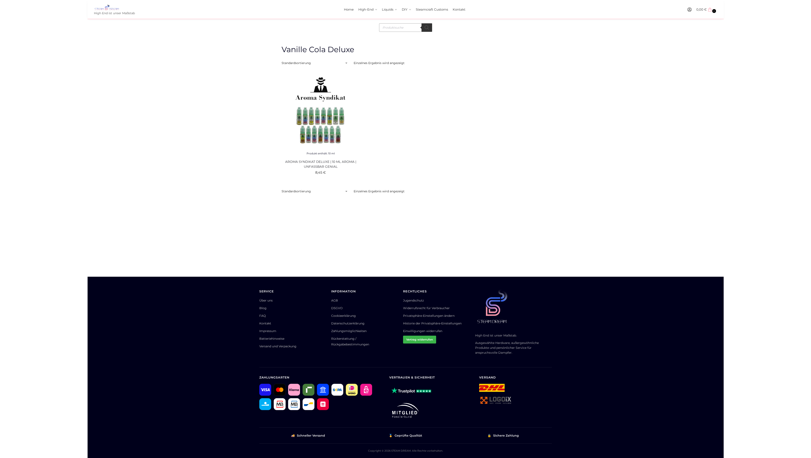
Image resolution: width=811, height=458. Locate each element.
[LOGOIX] (495, 400)
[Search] (427, 27)
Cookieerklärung (343, 316)
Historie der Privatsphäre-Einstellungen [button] (432, 323)
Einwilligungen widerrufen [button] (422, 331)
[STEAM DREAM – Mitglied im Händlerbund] (404, 410)
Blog (263, 308)
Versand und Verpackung (277, 346)
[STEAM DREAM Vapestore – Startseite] (494, 308)
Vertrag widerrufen (419, 339)
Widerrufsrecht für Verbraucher (426, 308)
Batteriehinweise (271, 339)
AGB (334, 300)
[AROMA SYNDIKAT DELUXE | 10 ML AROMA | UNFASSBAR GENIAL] (321, 110)
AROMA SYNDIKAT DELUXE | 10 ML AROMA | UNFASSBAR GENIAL (320, 164)
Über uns (266, 300)
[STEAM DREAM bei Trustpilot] (411, 391)
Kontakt (265, 323)
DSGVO (337, 308)
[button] (706, 9)
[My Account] (689, 9)
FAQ (262, 316)
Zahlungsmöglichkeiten (349, 331)
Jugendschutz (413, 300)
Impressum (267, 331)
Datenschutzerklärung (347, 323)
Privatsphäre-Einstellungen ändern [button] (429, 316)
